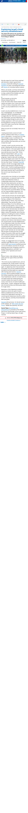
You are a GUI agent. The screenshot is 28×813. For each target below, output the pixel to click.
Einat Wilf (21, 162)
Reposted (3, 302)
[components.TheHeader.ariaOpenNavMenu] (4, 1)
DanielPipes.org (13, 308)
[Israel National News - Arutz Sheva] (14, 1)
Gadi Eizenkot (12, 244)
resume (6, 87)
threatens (4, 84)
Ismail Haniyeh (12, 42)
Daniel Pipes (4, 42)
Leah (18, 154)
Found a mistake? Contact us (13, 320)
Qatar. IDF (19, 42)
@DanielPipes (5, 309)
